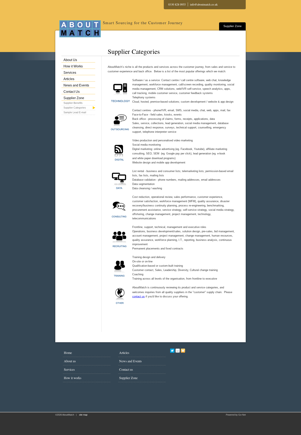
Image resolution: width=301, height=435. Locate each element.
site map (83, 414)
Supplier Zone (232, 26)
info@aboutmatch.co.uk (204, 4)
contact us (138, 296)
